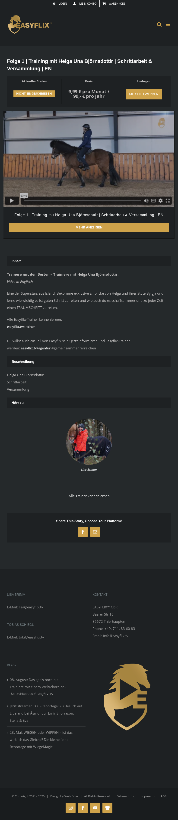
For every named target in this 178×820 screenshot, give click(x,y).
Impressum (148, 796)
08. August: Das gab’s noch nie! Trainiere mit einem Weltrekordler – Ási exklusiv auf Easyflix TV (38, 686)
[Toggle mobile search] (159, 24)
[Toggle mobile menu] (168, 24)
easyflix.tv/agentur (36, 348)
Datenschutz (125, 796)
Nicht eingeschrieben (34, 93)
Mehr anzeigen (89, 227)
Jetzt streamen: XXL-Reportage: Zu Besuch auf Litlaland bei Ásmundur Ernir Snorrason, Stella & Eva (46, 713)
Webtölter (71, 796)
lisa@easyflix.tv (31, 607)
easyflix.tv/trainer (21, 326)
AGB (163, 796)
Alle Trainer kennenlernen (89, 495)
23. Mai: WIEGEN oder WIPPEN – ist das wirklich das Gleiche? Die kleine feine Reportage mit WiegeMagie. (41, 739)
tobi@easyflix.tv (31, 637)
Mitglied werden (144, 94)
